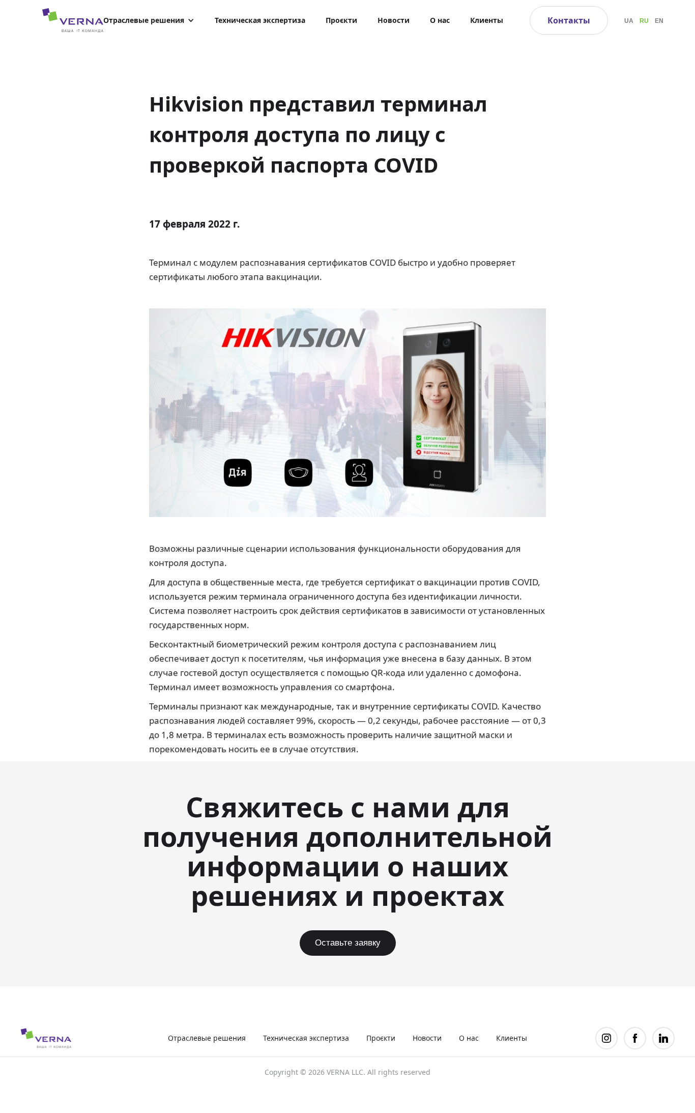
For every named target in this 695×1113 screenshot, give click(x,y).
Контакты (568, 20)
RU (644, 20)
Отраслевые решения (207, 1038)
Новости (394, 20)
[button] (149, 20)
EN (659, 20)
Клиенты (486, 20)
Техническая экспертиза (260, 20)
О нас (440, 20)
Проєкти (341, 20)
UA (628, 20)
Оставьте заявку (348, 943)
